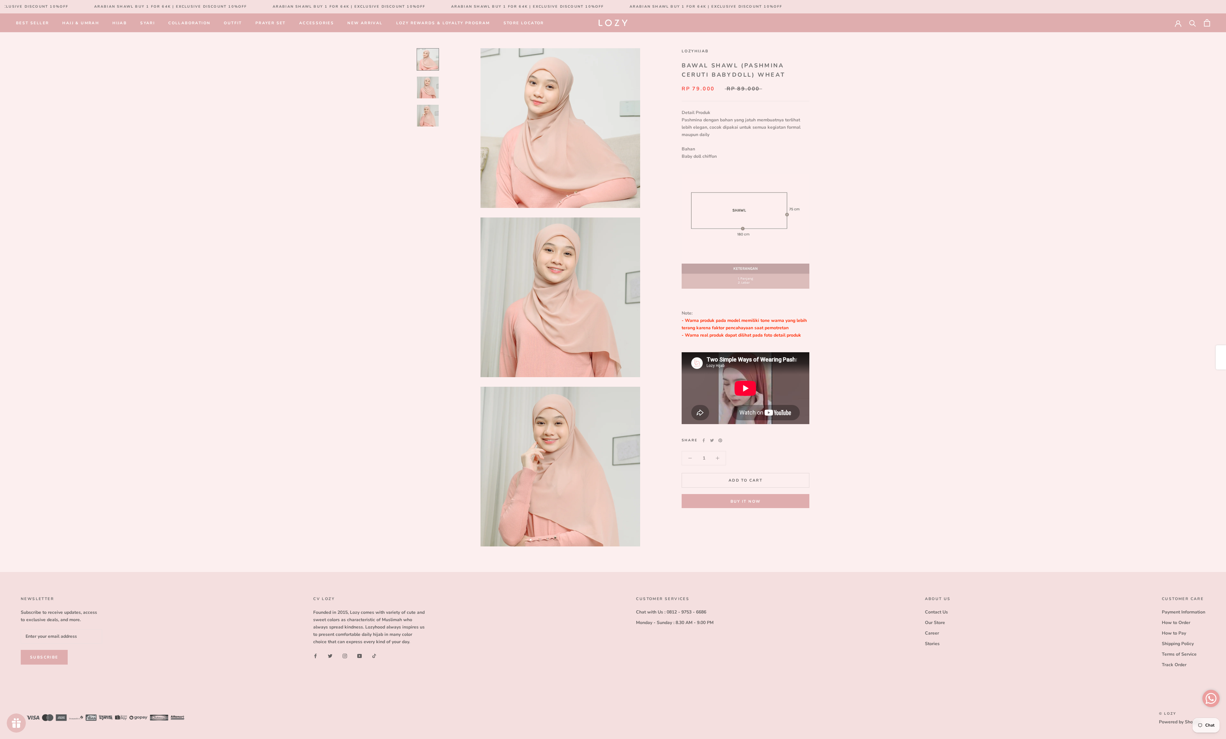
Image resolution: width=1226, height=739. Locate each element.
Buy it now (745, 501)
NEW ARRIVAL (364, 23)
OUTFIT (233, 23)
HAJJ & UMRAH (80, 23)
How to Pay (1174, 633)
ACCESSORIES (316, 23)
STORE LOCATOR (523, 23)
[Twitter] (712, 440)
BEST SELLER (32, 23)
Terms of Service (1179, 654)
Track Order (1174, 665)
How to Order (1176, 623)
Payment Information (1183, 612)
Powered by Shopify (1179, 722)
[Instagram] (345, 655)
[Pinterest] (720, 440)
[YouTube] (359, 655)
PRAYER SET (270, 23)
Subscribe (44, 657)
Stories (932, 644)
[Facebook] (704, 440)
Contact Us (936, 612)
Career (932, 633)
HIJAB (119, 23)
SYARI (147, 23)
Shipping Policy (1178, 644)
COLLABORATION (189, 23)
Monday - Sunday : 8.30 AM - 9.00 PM (675, 623)
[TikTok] (374, 655)
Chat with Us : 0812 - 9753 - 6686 (671, 612)
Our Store (935, 623)
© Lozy (1167, 713)
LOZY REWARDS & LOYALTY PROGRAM (443, 23)
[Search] (1192, 22)
